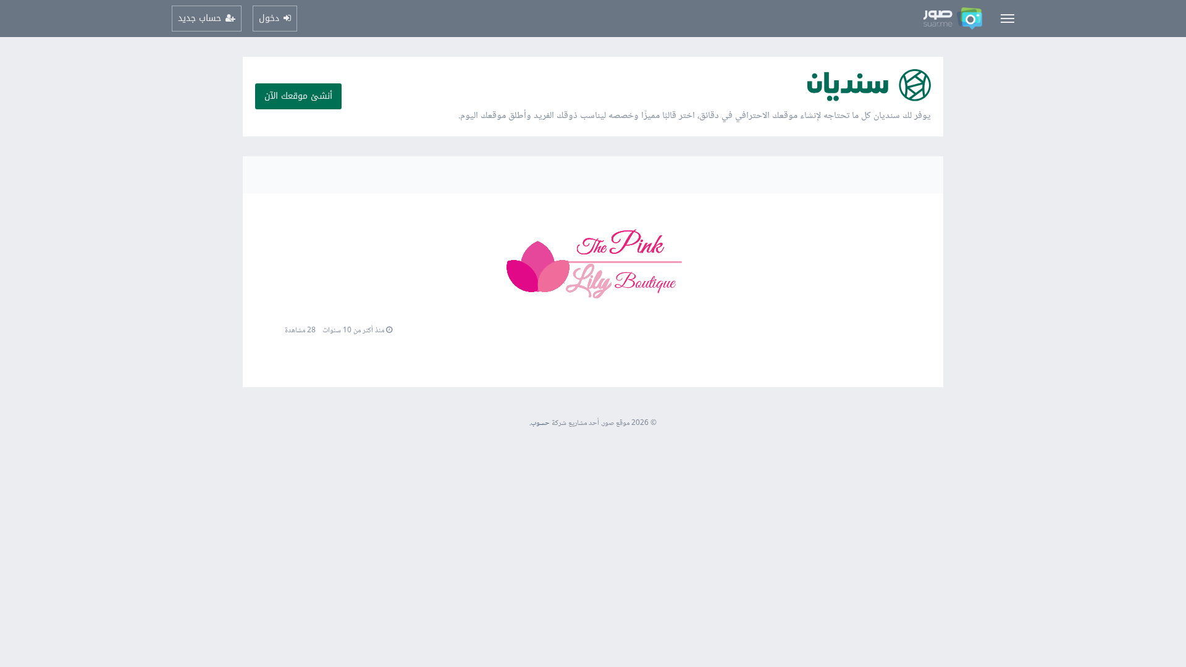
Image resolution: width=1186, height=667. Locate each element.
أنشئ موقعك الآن (298, 96)
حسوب (540, 423)
